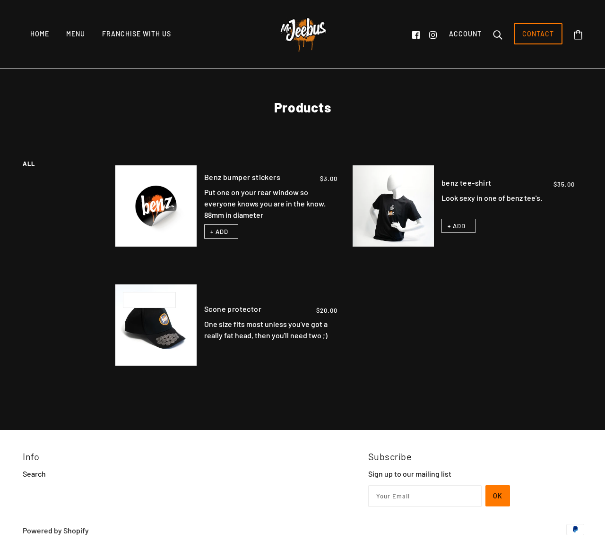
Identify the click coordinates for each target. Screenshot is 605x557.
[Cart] (578, 33)
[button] (221, 231)
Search (34, 473)
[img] (415, 34)
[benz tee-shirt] (393, 206)
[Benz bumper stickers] (156, 206)
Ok (497, 496)
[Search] (497, 34)
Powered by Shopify (56, 530)
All (29, 163)
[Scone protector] (156, 325)
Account (465, 34)
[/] (302, 32)
